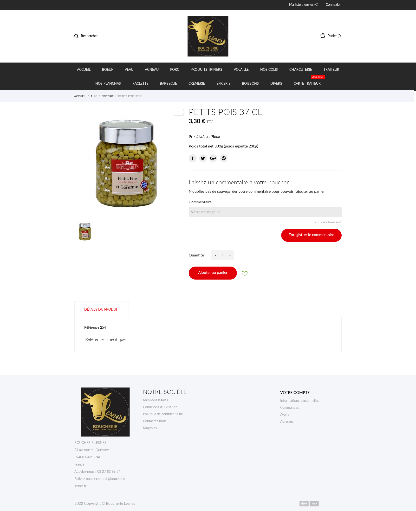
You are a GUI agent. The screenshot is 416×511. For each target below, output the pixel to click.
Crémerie (196, 83)
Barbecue (168, 83)
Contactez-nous (154, 421)
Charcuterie (300, 69)
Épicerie (223, 83)
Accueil (84, 69)
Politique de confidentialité (163, 414)
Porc (174, 69)
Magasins (150, 428)
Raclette (140, 83)
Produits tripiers (206, 69)
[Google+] (213, 158)
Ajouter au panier (213, 273)
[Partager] (192, 158)
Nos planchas (108, 83)
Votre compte (295, 393)
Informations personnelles (299, 400)
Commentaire (200, 202)
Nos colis (269, 69)
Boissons (250, 83)
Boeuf (107, 69)
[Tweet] (203, 158)
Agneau (152, 69)
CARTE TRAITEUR (309, 81)
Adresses (286, 421)
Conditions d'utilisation (160, 407)
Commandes (289, 407)
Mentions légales (155, 400)
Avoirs (284, 414)
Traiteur (331, 69)
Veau (129, 69)
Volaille (241, 69)
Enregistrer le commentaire (311, 235)
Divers (276, 83)
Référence (91, 327)
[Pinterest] (224, 158)
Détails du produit (101, 309)
